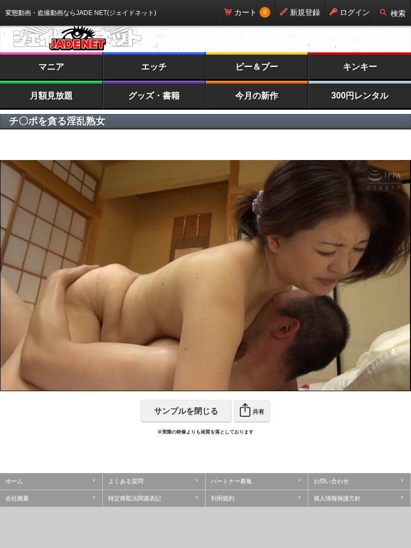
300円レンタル (360, 95)
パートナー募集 (231, 481)
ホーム (14, 481)
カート (245, 12)
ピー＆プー (256, 66)
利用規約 (222, 498)
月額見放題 (51, 95)
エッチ (154, 66)
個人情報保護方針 (337, 498)
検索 (398, 13)
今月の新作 (256, 95)
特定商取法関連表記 (134, 498)
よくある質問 (125, 481)
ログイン (355, 12)
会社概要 (17, 498)
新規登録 (305, 12)
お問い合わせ (331, 481)
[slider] (177, 383)
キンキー (360, 66)
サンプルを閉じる (186, 410)
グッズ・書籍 (154, 95)
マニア (51, 66)
